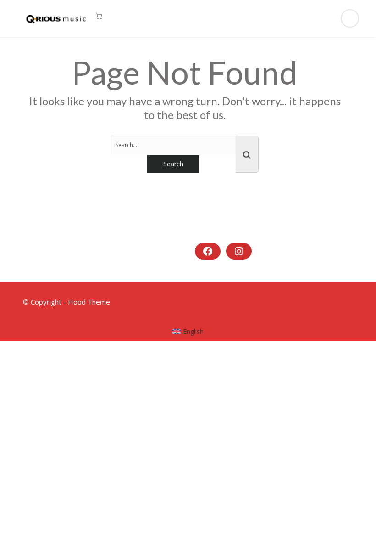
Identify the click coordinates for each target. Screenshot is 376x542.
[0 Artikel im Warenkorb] (99, 16)
